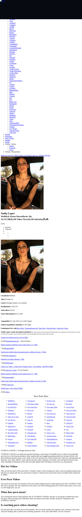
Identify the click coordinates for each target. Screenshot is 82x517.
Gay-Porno (13, 129)
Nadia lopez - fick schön (12, 388)
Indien (11, 79)
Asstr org (30, 420)
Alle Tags (12, 132)
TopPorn (49, 410)
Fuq (67, 429)
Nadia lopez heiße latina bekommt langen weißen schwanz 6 (23, 381)
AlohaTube (50, 420)
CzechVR (30, 417)
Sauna (11, 108)
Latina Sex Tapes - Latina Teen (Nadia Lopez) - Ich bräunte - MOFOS (27, 366)
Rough (11, 106)
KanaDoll (30, 426)
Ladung (12, 84)
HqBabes (30, 442)
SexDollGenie (51, 417)
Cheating (12, 40)
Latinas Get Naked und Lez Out (14, 337)
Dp (10, 56)
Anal (11, 21)
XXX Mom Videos (33, 404)
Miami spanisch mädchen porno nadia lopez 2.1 (19, 374)
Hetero (11, 146)
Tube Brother (31, 436)
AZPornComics (51, 442)
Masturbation (13, 90)
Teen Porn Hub (70, 417)
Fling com (30, 410)
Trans (11, 150)
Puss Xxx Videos (71, 410)
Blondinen (12, 34)
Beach (11, 29)
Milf (10, 92)
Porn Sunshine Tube (53, 446)
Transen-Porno (14, 131)
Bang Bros (20, 328)
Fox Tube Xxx (51, 413)
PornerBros (11, 446)
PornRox (30, 423)
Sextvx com (69, 446)
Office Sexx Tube (13, 417)
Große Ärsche (14, 69)
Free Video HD (31, 439)
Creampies (13, 46)
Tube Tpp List (70, 413)
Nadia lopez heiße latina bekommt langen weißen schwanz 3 (23, 352)
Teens (11, 119)
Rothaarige (13, 104)
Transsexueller (14, 123)
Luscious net (31, 401)
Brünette (12, 36)
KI (10, 83)
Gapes (11, 65)
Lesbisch (12, 88)
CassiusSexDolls (13, 429)
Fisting (11, 61)
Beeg (48, 423)
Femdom (12, 59)
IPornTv (29, 413)
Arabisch (12, 23)
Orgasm (12, 96)
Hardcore (12, 77)
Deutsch (12, 54)
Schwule (12, 111)
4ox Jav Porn (70, 407)
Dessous (12, 52)
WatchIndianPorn (52, 439)
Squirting (12, 115)
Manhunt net (11, 426)
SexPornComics (51, 436)
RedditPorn (11, 401)
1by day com (51, 404)
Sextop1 (10, 439)
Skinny (11, 113)
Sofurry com (50, 433)
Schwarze (12, 109)
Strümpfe (12, 117)
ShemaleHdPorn (13, 404)
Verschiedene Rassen (16, 125)
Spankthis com (70, 442)
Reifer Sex (13, 102)
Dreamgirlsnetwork (31, 328)
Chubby (12, 42)
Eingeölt (12, 58)
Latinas (11, 86)
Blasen (11, 33)
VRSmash (11, 410)
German (12, 67)
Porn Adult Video (52, 407)
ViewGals (69, 420)
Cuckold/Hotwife (15, 48)
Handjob (12, 75)
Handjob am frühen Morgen (12, 359)
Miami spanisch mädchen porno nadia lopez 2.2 (19, 345)
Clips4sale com (31, 433)
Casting (12, 38)
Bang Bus (42, 328)
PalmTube (69, 436)
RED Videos (9, 138)
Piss (10, 98)
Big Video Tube (12, 433)
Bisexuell (12, 31)
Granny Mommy (32, 446)
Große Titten (13, 73)
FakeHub (10, 423)
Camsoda (69, 439)
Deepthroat (13, 50)
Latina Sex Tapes (62, 328)
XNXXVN (69, 423)
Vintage (12, 127)
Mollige (12, 94)
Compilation (13, 44)
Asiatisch (12, 25)
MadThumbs (11, 436)
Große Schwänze (15, 71)
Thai (10, 121)
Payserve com (51, 401)
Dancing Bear (51, 328)
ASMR (11, 27)
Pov (10, 100)
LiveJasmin (69, 401)
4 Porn (49, 429)
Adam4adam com (13, 442)
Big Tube (69, 404)
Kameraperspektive (15, 81)
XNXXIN (30, 429)
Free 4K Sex (11, 420)
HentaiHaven (12, 413)
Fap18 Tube (69, 426)
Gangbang (12, 63)
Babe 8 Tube (70, 433)
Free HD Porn (12, 407)
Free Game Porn (32, 407)
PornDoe (49, 426)
